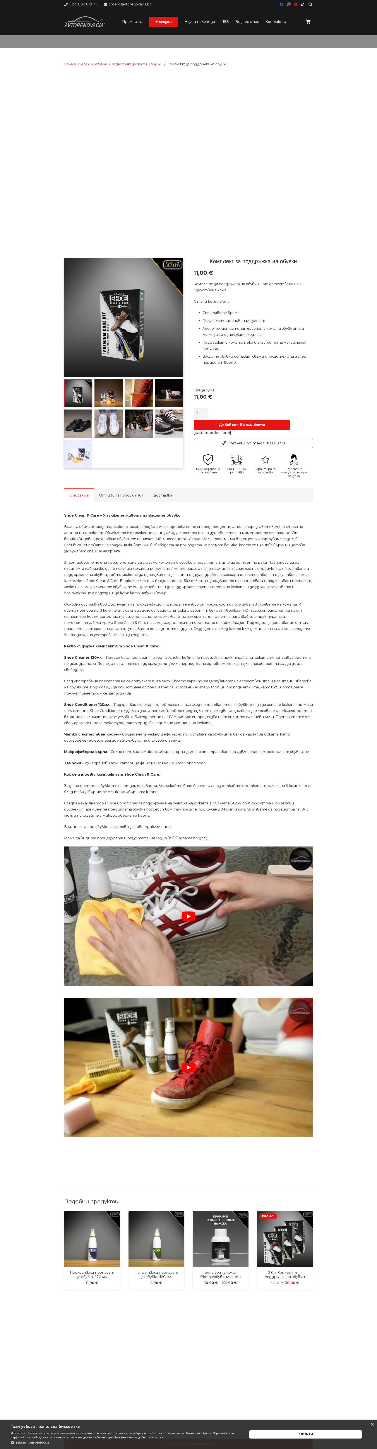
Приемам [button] (305, 1434)
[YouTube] (295, 4)
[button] (174, 22)
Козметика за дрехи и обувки (137, 64)
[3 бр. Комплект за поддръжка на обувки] (285, 1239)
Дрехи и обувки (94, 64)
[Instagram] (288, 4)
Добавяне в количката (242, 425)
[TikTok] (302, 4)
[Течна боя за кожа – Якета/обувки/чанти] (220, 1239)
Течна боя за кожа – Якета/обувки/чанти (220, 1274)
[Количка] (308, 22)
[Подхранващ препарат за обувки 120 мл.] (92, 1239)
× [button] (372, 1424)
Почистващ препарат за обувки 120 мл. (156, 1274)
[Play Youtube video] (188, 916)
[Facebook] (281, 4)
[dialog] (188, 1434)
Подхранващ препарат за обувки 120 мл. (92, 1274)
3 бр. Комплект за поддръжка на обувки (285, 1275)
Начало (70, 64)
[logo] (84, 21)
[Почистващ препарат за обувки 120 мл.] (156, 1239)
